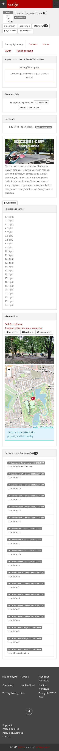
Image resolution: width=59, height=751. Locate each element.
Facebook (28, 332)
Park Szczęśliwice (13, 324)
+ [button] (9, 369)
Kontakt (6, 736)
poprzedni (11, 26)
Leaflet (35, 426)
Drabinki (33, 44)
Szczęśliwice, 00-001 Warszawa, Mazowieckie (23, 328)
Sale (22, 693)
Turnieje (24, 676)
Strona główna (9, 676)
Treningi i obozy (10, 693)
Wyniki (8, 50)
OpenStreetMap (47, 426)
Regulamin (7, 725)
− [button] (9, 374)
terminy (41, 25)
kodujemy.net (42, 747)
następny (24, 26)
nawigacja (26, 30)
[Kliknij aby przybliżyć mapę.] (32, 399)
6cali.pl (21, 747)
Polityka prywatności (12, 732)
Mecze (45, 44)
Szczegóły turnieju (14, 44)
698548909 (42, 102)
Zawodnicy (7, 684)
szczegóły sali (45, 332)
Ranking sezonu (25, 50)
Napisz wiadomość (30, 107)
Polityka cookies (10, 728)
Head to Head (27, 684)
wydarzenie (10, 30)
